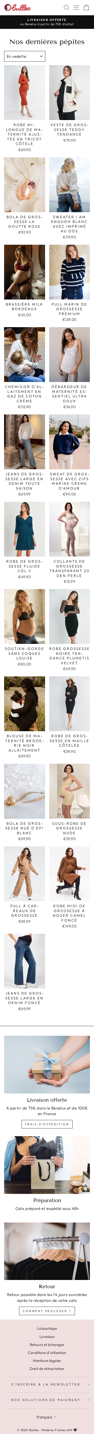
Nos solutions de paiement (46, 1400)
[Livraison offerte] (47, 1064)
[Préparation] (47, 1165)
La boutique (47, 1328)
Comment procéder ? (47, 1311)
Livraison (47, 1336)
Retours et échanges (47, 1344)
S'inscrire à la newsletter (45, 1384)
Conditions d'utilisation (47, 1352)
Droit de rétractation (47, 1368)
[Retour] (47, 1251)
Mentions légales (47, 1360)
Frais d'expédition (47, 1124)
